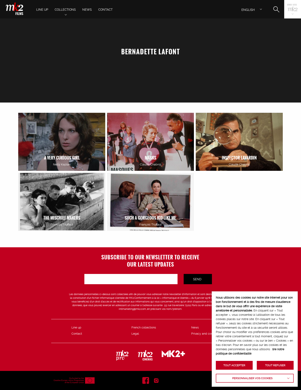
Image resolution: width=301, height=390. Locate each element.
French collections (143, 327)
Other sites (292, 5)
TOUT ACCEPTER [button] (234, 365)
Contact (76, 333)
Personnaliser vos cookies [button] (252, 378)
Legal (135, 333)
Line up (76, 327)
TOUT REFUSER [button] (275, 365)
